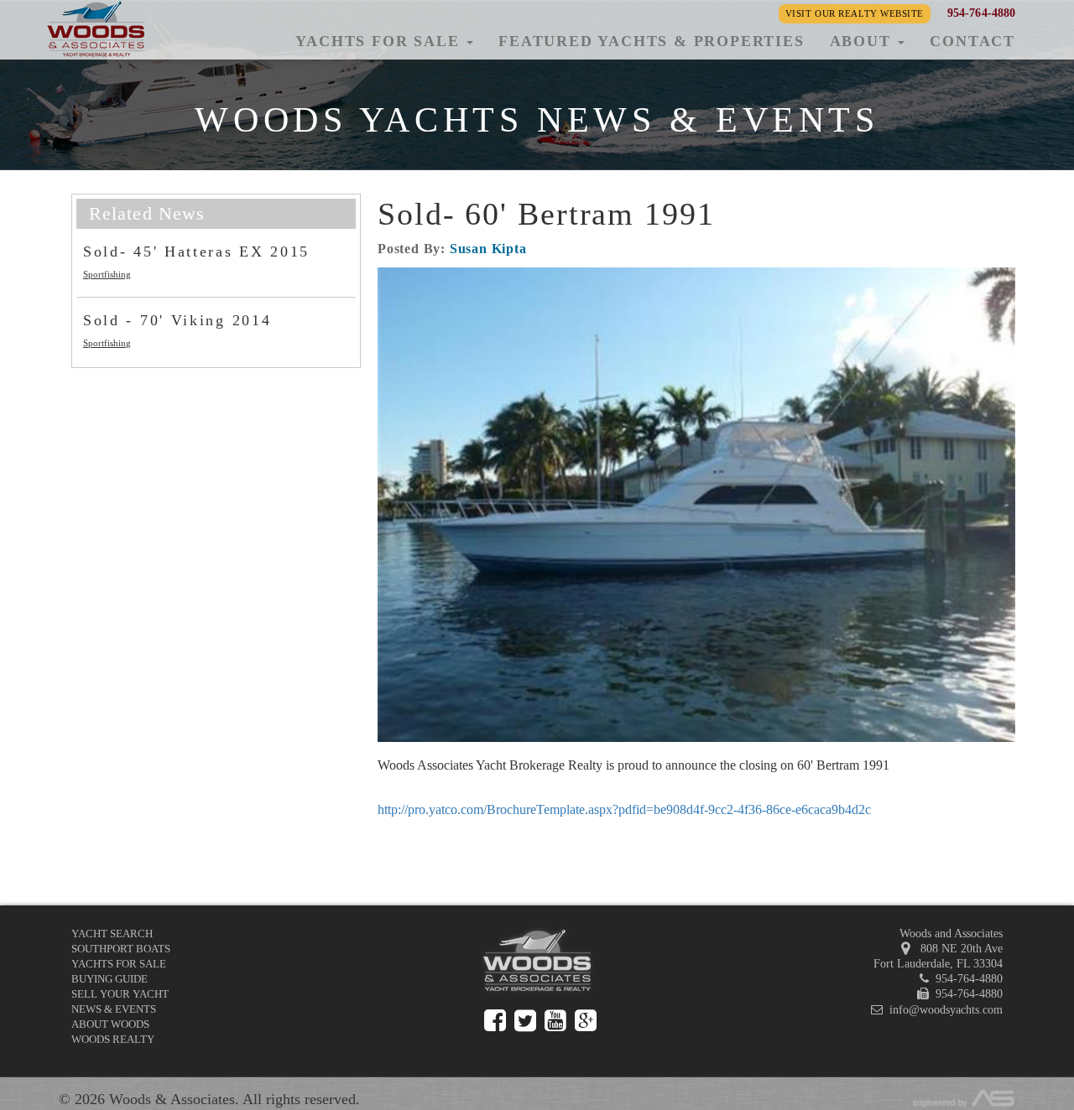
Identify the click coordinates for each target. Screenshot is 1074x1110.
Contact (972, 41)
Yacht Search (112, 933)
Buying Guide (109, 979)
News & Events (113, 1009)
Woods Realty (112, 1039)
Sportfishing (107, 274)
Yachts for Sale (118, 963)
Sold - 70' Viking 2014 (177, 320)
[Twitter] (525, 1021)
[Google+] (586, 1021)
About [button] (863, 41)
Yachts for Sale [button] (380, 41)
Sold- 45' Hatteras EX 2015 (196, 251)
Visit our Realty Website (854, 13)
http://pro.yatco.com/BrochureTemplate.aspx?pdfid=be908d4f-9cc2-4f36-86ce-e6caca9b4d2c (624, 809)
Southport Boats (120, 948)
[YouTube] (555, 1021)
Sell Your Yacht (120, 994)
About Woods (110, 1024)
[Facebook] (495, 1021)
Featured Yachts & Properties (651, 41)
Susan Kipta (488, 248)
